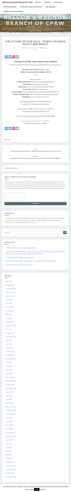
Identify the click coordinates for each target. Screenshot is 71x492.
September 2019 (11, 388)
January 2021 (10, 355)
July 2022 (9, 329)
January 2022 (10, 333)
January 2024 (10, 311)
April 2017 (9, 455)
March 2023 (9, 322)
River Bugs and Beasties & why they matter (19, 265)
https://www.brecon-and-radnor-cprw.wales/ (35, 121)
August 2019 (10, 392)
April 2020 (9, 370)
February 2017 (10, 462)
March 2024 (9, 307)
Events (9, 140)
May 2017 (9, 451)
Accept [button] (36, 489)
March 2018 (9, 425)
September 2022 (11, 325)
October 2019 (10, 384)
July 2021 (9, 340)
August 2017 (10, 440)
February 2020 (10, 377)
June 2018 (9, 418)
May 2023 (9, 314)
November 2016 (11, 469)
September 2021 (11, 336)
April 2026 (9, 281)
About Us (38, 2)
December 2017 (11, 432)
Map (35, 74)
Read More (43, 489)
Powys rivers (58, 2)
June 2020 (9, 366)
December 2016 (11, 466)
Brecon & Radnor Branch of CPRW (17, 2)
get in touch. (33, 222)
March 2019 (9, 403)
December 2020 (11, 359)
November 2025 (11, 292)
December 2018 (11, 407)
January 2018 (10, 429)
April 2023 (9, 318)
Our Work (47, 2)
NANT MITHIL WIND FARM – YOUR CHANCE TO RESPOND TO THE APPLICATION (31, 261)
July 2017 (9, 444)
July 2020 (9, 362)
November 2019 (11, 381)
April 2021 (9, 344)
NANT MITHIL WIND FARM (10, 7)
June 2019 (9, 399)
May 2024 (9, 303)
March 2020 (9, 373)
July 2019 (9, 396)
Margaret (45, 48)
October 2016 (10, 473)
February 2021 (10, 351)
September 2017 (11, 436)
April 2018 (9, 421)
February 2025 (10, 296)
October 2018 (10, 414)
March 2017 (9, 458)
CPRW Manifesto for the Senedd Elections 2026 (21, 248)
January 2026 (10, 285)
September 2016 (11, 477)
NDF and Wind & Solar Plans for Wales (31, 7)
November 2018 (11, 410)
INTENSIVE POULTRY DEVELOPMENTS (13, 11)
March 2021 (9, 348)
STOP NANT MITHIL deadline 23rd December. (20, 257)
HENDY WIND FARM (50, 7)
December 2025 (11, 289)
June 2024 (9, 300)
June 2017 (9, 447)
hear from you (17, 220)
